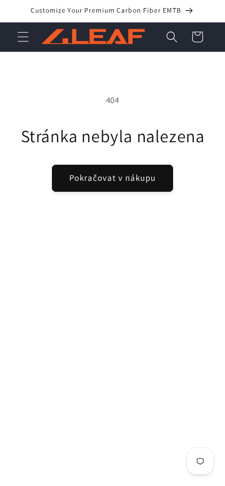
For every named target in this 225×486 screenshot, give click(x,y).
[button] (23, 37)
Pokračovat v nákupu (112, 177)
